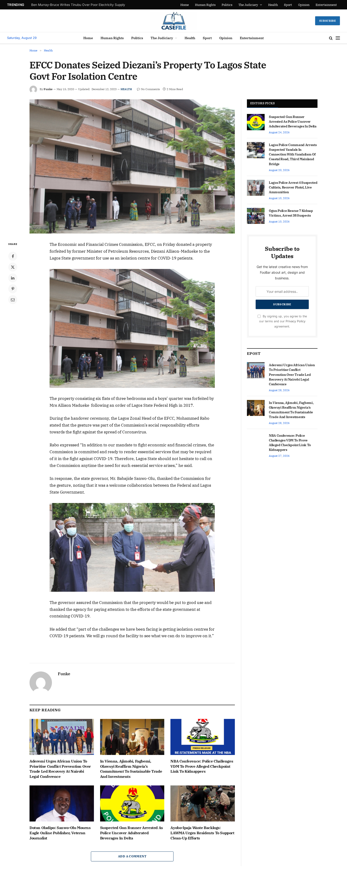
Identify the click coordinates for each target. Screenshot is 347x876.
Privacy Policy (295, 321)
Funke (48, 89)
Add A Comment (132, 856)
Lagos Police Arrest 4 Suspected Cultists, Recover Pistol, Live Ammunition (293, 187)
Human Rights (216, 4)
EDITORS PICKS (262, 103)
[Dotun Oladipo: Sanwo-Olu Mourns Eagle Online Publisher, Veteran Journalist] (62, 803)
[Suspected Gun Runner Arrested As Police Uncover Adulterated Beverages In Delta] (132, 803)
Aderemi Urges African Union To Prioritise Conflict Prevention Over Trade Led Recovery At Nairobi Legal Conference (66, 7)
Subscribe (327, 20)
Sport (288, 5)
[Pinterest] (12, 288)
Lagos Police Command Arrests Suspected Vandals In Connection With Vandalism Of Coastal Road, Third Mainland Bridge (293, 154)
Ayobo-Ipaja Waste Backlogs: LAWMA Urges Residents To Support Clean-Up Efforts (202, 832)
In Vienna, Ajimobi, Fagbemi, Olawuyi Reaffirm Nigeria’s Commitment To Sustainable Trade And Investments (131, 769)
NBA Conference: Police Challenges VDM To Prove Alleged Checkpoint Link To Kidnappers (201, 766)
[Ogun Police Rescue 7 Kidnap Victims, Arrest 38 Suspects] (256, 216)
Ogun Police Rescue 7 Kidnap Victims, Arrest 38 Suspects (291, 213)
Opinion (303, 5)
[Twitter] (12, 267)
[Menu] (338, 38)
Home (200, 5)
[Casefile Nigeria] (173, 20)
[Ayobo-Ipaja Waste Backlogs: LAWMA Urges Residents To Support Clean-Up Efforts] (202, 803)
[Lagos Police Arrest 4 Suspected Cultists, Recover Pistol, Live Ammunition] (256, 188)
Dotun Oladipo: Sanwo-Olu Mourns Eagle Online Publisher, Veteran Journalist (60, 832)
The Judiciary (251, 4)
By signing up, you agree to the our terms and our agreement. (283, 321)
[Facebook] (12, 256)
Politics (233, 5)
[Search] (331, 38)
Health (273, 5)
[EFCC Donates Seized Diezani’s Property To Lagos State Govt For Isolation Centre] (132, 166)
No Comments (150, 89)
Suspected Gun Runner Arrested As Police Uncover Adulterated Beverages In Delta (131, 832)
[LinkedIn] (12, 277)
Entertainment (326, 5)
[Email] (12, 299)
